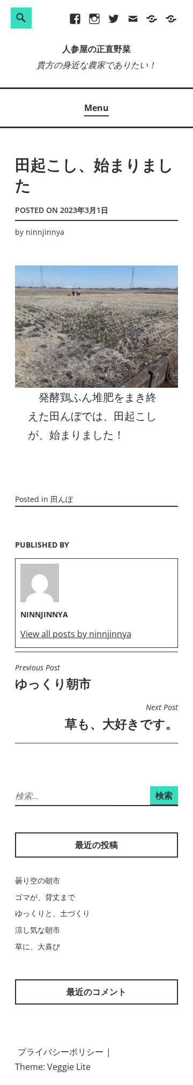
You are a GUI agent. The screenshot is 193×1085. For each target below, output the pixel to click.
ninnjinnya (45, 232)
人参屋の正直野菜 (96, 50)
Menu (96, 108)
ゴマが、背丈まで (45, 897)
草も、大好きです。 (121, 717)
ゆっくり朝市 (53, 677)
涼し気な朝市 (37, 930)
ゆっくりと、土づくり (52, 913)
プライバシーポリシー (60, 1052)
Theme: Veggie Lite (53, 1067)
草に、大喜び (37, 946)
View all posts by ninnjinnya (75, 634)
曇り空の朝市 (37, 880)
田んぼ (61, 499)
